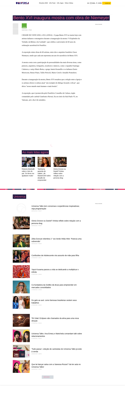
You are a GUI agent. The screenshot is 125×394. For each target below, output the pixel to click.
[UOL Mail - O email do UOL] (92, 3)
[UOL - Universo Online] (30, 3)
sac (88, 3)
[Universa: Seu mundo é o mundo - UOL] (22, 3)
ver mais (46, 377)
